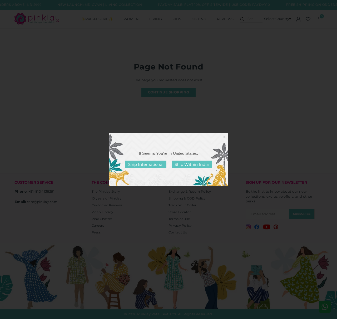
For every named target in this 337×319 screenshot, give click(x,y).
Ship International (145, 164)
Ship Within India (192, 164)
